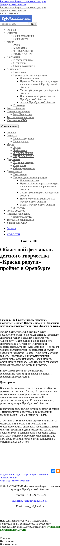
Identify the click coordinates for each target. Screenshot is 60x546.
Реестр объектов (16, 108)
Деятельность (14, 69)
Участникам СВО (17, 120)
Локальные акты (29, 78)
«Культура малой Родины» (15, 480)
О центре (12, 32)
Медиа (10, 41)
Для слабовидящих (19, 18)
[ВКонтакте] (53, 471)
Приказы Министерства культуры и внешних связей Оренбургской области (39, 84)
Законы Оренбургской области (37, 102)
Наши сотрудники (23, 35)
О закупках (19, 63)
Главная (11, 29)
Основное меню (9, 126)
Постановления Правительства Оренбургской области (37, 98)
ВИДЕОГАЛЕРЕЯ (23, 53)
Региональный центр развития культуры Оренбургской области (23, 3)
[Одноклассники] (58, 471)
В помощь (19, 105)
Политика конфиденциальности (30, 500)
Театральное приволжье (20, 117)
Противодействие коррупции (30, 75)
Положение (19, 72)
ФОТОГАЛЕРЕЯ (23, 50)
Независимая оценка (18, 111)
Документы (13, 56)
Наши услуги (20, 38)
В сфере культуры (23, 60)
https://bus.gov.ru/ (22, 114)
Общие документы (24, 66)
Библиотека (20, 47)
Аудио (16, 44)
